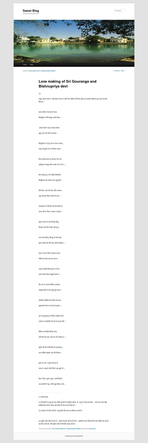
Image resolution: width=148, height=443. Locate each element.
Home (25, 65)
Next (123, 71)
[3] (63, 337)
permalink (92, 429)
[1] (63, 164)
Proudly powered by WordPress (74, 436)
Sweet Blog (31, 10)
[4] (61, 347)
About (31, 65)
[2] (49, 315)
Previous (116, 71)
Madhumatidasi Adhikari (48, 71)
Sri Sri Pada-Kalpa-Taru (58, 429)
